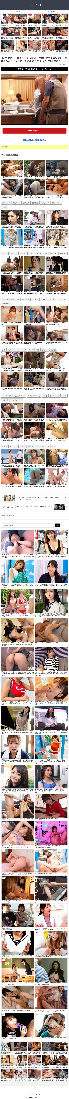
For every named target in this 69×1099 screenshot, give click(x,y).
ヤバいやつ (53, 253)
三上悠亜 (5, 299)
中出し (22, 446)
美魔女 (53, 350)
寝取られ (31, 446)
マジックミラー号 (34, 396)
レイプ (4, 253)
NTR (38, 446)
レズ (53, 446)
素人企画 (26, 203)
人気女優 (5, 400)
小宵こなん (25, 299)
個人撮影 (35, 203)
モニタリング (54, 396)
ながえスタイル (19, 396)
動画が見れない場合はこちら (34, 140)
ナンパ (4, 207)
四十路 (23, 350)
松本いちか (6, 304)
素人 (58, 203)
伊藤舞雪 (53, 299)
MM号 (45, 396)
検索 (57, 525)
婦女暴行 (63, 253)
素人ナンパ (6, 203)
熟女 (9, 350)
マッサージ (13, 446)
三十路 (16, 350)
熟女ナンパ (45, 203)
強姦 (45, 253)
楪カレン (62, 299)
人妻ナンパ (16, 203)
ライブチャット (16, 400)
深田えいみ (15, 299)
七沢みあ (35, 299)
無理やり (23, 253)
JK (43, 446)
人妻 (3, 350)
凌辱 (30, 253)
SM (48, 446)
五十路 (31, 350)
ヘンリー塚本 (7, 396)
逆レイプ (38, 253)
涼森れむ (44, 299)
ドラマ (64, 396)
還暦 (37, 350)
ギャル (4, 446)
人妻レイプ (13, 253)
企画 (53, 203)
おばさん (45, 350)
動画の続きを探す (34, 131)
